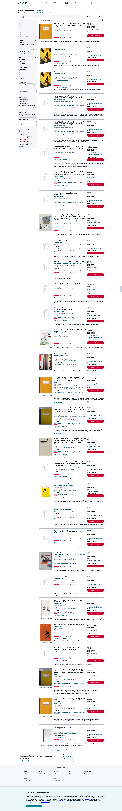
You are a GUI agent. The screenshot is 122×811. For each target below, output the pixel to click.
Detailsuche (20, 7)
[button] (20, 16)
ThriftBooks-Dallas (63, 59)
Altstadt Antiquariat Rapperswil (66, 635)
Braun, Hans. (57, 674)
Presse (55, 776)
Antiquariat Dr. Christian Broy (65, 392)
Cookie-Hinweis (57, 785)
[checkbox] (19, 23)
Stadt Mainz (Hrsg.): (59, 99)
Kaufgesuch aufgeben (25, 760)
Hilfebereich (71, 773)
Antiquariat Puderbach (63, 451)
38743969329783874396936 (69, 631)
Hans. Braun (57, 27)
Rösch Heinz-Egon (59, 311)
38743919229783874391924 (69, 224)
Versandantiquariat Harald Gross (66, 105)
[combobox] (50, 3)
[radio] (19, 61)
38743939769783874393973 (69, 31)
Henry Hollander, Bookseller (65, 248)
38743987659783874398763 (69, 54)
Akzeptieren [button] (34, 806)
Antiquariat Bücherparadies (65, 182)
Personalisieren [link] (67, 806)
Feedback (120, 289)
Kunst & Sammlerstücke (65, 7)
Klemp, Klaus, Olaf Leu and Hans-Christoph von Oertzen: (69, 554)
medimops (60, 293)
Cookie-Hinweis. (61, 800)
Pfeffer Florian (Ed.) (59, 333)
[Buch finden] (66, 3)
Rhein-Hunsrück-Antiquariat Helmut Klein (68, 683)
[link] (102, 16)
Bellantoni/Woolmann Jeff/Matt (62, 509)
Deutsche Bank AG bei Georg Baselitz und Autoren (67, 263)
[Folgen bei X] (84, 777)
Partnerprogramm (42, 776)
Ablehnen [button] (50, 806)
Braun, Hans (57, 382)
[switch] (20, 114)
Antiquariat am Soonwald (64, 317)
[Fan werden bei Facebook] (84, 774)
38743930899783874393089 (69, 447)
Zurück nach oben (61, 767)
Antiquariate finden (83, 7)
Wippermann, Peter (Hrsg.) (61, 355)
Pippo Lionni (57, 285)
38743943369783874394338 (69, 559)
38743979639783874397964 (69, 608)
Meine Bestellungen (27, 780)
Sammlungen (34, 7)
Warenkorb (26, 782)
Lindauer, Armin (58, 728)
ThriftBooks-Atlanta (63, 35)
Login (82, 2)
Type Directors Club (59, 49)
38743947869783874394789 (69, 289)
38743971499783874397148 (69, 490)
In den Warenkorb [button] (95, 35)
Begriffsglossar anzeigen (68, 759)
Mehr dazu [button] (21, 146)
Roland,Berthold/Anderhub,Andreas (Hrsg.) (65, 220)
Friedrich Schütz (58, 176)
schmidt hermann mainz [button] (29, 12)
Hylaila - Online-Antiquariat (65, 228)
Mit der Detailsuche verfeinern (46, 12)
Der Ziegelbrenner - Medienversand (67, 341)
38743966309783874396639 (69, 337)
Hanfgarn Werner (58, 578)
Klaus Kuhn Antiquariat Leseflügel (66, 563)
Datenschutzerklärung (58, 780)
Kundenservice (71, 776)
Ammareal (60, 494)
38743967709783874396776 (69, 733)
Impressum (56, 778)
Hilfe (102, 2)
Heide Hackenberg (59, 196)
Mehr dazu (21, 53)
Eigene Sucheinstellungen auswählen (71, 761)
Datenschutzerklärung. (46, 802)
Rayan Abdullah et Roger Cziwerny (63, 485)
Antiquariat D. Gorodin (63, 657)
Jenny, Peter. (57, 651)
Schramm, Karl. (58, 242)
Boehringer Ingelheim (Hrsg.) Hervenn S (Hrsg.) (66, 467)
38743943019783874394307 (69, 360)
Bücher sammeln (49, 7)
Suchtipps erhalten (66, 756)
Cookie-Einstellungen (86, 799)
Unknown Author (58, 603)
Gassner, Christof (58, 444)
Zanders (56, 532)
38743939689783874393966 (69, 419)
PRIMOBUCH (61, 612)
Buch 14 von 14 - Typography (63, 56)
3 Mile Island (61, 364)
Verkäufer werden (100, 7)
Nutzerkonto (87, 2)
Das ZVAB (56, 773)
